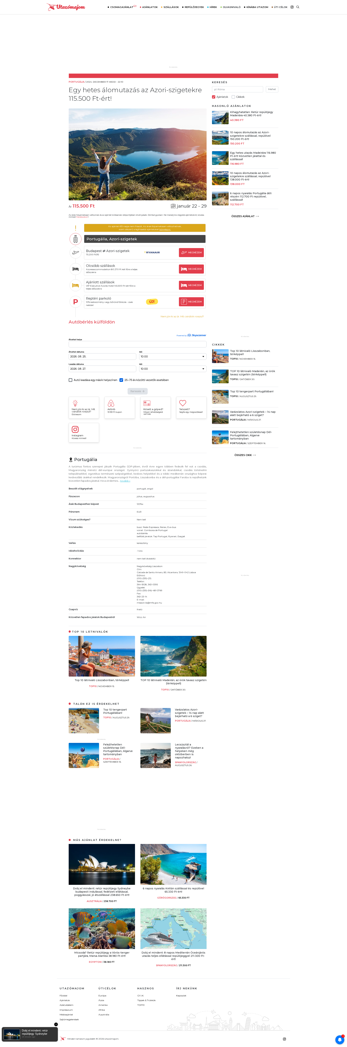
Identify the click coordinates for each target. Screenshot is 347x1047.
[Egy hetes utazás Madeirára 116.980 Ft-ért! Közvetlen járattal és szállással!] (220, 164)
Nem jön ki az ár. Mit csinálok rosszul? (182, 316)
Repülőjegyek (194, 7)
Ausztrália (103, 1014)
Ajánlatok (150, 7)
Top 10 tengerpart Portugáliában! (115, 711)
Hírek (213, 7)
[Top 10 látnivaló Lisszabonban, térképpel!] (102, 675)
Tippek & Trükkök (146, 1000)
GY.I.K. (140, 995)
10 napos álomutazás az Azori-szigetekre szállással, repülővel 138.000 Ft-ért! (250, 176)
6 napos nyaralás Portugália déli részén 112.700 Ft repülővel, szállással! (250, 196)
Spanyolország (186, 762)
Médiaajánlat (66, 1014)
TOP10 (93, 686)
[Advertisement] (173, 42)
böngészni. (165, 229)
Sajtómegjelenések (69, 1019)
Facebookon (82, 217)
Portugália (183, 720)
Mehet (272, 89)
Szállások (171, 7)
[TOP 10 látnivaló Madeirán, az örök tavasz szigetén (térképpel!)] (173, 675)
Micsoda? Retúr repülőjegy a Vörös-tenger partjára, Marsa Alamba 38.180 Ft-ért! (101, 954)
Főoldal (63, 995)
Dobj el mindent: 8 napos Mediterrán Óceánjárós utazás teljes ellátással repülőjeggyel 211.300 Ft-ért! (173, 956)
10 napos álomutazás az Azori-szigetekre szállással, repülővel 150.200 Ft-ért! (250, 135)
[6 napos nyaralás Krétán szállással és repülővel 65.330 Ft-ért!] (173, 884)
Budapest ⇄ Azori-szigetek (108, 251)
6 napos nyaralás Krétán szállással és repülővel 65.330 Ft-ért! (173, 890)
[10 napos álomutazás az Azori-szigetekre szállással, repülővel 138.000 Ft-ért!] (220, 184)
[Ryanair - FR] (152, 256)
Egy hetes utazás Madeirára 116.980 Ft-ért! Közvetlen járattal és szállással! (253, 156)
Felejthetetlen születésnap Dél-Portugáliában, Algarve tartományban (118, 749)
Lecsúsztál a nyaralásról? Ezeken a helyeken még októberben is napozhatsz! (189, 751)
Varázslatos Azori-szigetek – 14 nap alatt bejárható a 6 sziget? (189, 713)
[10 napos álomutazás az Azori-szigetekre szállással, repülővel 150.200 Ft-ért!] (220, 143)
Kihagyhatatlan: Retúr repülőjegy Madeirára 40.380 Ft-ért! (251, 113)
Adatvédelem (66, 1005)
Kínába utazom (257, 7)
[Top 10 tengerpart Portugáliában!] (84, 732)
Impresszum (66, 1009)
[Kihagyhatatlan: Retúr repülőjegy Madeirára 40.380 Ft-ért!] (220, 123)
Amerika (103, 1005)
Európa (102, 995)
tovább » (125, 480)
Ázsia (101, 1000)
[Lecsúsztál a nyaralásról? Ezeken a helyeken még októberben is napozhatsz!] (155, 767)
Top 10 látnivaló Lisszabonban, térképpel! (102, 680)
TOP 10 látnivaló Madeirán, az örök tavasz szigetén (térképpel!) (173, 682)
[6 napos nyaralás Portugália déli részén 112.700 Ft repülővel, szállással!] (220, 204)
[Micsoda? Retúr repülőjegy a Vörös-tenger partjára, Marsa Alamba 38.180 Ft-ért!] (102, 948)
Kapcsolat (181, 995)
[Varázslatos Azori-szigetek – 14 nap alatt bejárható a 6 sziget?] (155, 732)
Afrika (101, 1009)
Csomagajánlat (123, 7)
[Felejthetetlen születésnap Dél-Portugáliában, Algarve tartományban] (84, 767)
